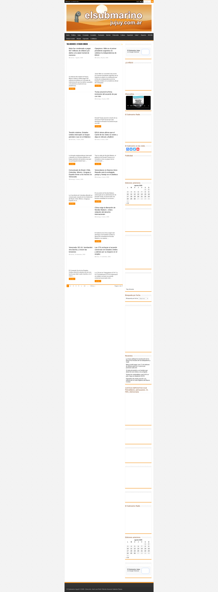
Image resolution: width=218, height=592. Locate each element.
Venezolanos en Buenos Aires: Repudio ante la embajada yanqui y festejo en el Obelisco (106, 172)
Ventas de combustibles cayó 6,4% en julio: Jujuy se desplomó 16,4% (137, 375)
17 (128, 196)
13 (138, 194)
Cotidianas (94, 38)
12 (134, 194)
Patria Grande (70, 38)
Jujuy (79, 35)
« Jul (127, 203)
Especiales (86, 38)
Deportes (143, 35)
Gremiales (93, 35)
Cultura (122, 35)
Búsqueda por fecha (132, 298)
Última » (92, 286)
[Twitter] (140, 2)
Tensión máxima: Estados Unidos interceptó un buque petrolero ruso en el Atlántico (79, 135)
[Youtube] (142, 2)
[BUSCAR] (152, 1)
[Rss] (137, 2)
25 (131, 199)
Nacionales (101, 35)
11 (131, 194)
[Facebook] (138, 2)
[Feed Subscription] (122, 44)
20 (138, 196)
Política (73, 35)
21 (142, 196)
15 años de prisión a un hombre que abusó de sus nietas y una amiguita (137, 371)
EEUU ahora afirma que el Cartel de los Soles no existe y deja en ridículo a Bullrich (106, 135)
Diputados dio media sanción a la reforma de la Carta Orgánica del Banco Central (138, 380)
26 (134, 199)
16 (149, 194)
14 (142, 194)
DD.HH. (150, 35)
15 (145, 194)
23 (149, 196)
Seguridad (130, 35)
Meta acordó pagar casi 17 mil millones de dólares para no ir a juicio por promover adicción (138, 366)
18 (131, 196)
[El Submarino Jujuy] (109, 18)
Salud (136, 35)
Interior (108, 35)
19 (134, 196)
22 (145, 196)
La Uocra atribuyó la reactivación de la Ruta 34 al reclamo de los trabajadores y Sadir (138, 360)
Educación (115, 35)
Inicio (67, 35)
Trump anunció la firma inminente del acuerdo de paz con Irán (106, 94)
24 (128, 199)
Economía (85, 35)
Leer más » (72, 88)
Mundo (79, 38)
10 (84, 286)
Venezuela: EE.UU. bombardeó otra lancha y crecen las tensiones (80, 249)
